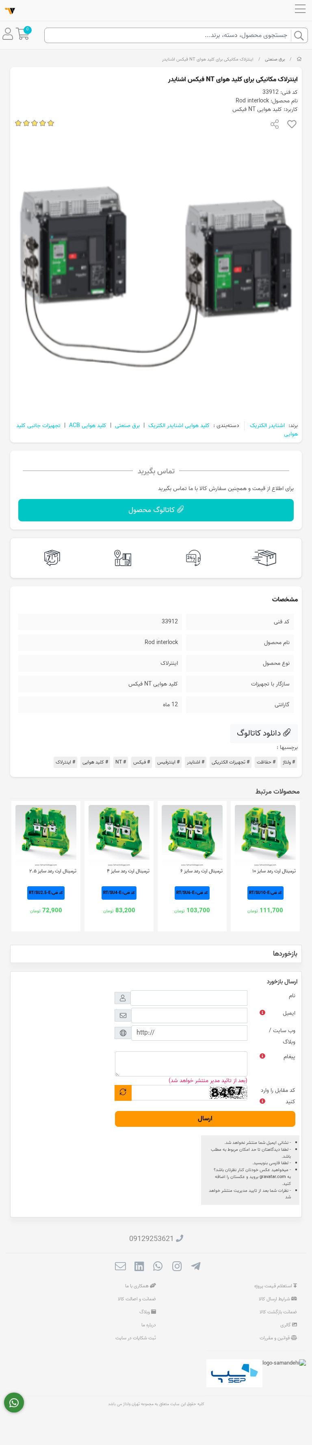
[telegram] (195, 1267)
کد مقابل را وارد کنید (278, 1096)
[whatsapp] (158, 1267)
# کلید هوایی (95, 762)
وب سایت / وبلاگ (282, 1036)
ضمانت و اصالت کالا (137, 1299)
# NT (120, 762)
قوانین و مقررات (275, 1338)
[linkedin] (139, 1267)
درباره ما (148, 1325)
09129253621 (151, 1239)
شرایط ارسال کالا (275, 1299)
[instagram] (177, 1267)
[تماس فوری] (14, 1403)
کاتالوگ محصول (152, 510)
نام (292, 995)
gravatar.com (273, 1176)
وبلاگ (145, 1312)
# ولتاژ (289, 762)
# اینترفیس (168, 762)
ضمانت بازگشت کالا (278, 1312)
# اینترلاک (65, 762)
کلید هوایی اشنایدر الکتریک (179, 425)
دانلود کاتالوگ (260, 733)
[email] (120, 1267)
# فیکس (141, 762)
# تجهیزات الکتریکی (230, 762)
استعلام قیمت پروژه (273, 1286)
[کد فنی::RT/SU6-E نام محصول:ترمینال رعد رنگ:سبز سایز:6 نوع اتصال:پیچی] (192, 835)
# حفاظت (266, 762)
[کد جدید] (123, 1093)
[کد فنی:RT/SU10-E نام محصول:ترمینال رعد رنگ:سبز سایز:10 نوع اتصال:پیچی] (265, 835)
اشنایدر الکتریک (267, 425)
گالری (286, 1325)
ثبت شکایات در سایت (135, 1338)
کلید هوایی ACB (87, 425)
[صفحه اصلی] (299, 59)
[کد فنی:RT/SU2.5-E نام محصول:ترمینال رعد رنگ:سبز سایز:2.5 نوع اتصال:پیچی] (45, 835)
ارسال (205, 1118)
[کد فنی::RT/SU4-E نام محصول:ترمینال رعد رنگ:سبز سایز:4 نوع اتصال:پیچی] (119, 835)
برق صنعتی (275, 59)
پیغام (289, 1056)
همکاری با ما (137, 1286)
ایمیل (289, 1013)
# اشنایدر (195, 762)
